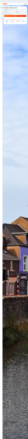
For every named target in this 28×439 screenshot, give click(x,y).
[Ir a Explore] (1, 11)
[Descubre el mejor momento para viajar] (1, 14)
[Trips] (1, 16)
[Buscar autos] (1, 9)
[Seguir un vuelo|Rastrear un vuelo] (1, 12)
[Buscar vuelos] (1, 6)
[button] (1, 4)
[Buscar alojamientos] (1, 7)
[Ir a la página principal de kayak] (5, 3)
